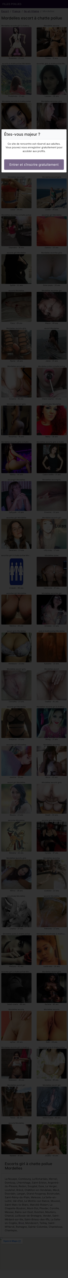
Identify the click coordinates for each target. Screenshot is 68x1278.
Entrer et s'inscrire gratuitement (34, 165)
